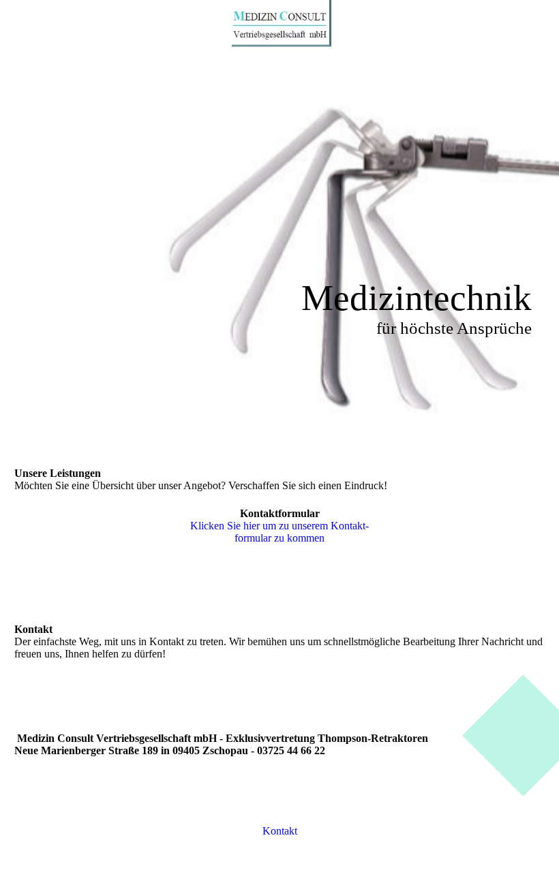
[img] (279, 24)
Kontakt (279, 831)
